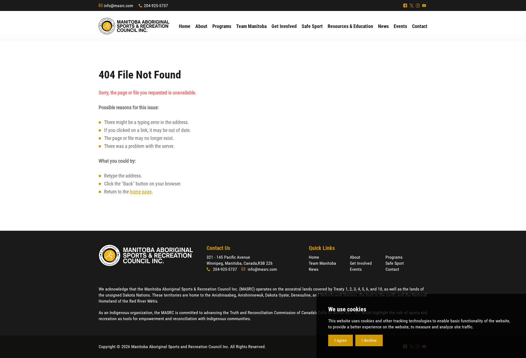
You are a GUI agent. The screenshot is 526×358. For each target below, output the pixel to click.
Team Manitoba (322, 263)
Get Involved (361, 263)
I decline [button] (369, 340)
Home (314, 257)
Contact (392, 269)
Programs (393, 257)
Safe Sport (394, 263)
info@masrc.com (118, 5)
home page (140, 191)
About (355, 257)
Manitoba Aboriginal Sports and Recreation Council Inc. (134, 26)
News (313, 269)
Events (356, 269)
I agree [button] (341, 340)
